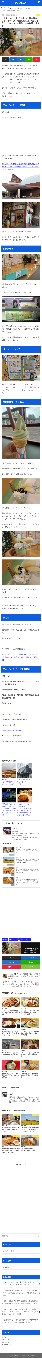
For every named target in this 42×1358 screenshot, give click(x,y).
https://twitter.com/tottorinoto (11, 730)
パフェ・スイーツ (26, 939)
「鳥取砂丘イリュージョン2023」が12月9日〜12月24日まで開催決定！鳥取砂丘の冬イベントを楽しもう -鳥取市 (9, 809)
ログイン (5, 1337)
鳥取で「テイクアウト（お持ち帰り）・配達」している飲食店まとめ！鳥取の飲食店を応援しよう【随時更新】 (20, 657)
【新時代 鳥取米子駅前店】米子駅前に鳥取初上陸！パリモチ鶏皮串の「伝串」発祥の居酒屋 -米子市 (27, 870)
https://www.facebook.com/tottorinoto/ (14, 719)
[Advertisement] (21, 751)
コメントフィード (8, 1342)
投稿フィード (6, 1339)
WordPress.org (7, 1344)
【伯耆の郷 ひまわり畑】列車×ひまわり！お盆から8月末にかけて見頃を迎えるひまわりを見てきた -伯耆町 (27, 860)
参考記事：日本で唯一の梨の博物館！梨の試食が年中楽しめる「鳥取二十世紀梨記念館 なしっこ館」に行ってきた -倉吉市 (20, 166)
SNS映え (12, 854)
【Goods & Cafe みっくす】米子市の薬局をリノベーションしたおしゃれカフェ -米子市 (27, 850)
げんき (11, 1094)
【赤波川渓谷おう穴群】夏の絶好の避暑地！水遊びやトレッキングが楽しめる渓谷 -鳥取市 (20, 1321)
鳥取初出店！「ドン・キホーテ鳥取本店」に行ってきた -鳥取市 (8, 782)
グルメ (12, 874)
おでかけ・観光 (10, 864)
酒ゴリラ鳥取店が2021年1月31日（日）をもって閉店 (24, 782)
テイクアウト (14, 939)
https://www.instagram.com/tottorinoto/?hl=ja (17, 741)
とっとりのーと (20, 1355)
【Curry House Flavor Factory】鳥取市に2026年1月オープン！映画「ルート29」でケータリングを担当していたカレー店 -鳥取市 (27, 882)
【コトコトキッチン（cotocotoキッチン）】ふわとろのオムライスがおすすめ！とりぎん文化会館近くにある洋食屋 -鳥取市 (24, 809)
